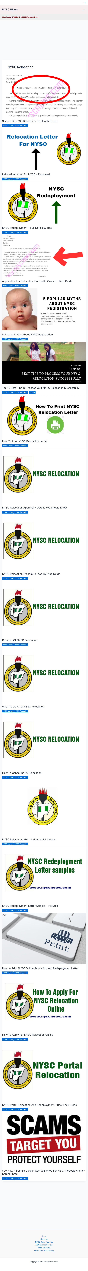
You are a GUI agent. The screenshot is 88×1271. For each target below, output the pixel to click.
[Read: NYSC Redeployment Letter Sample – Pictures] (44, 874)
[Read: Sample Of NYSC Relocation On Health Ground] (44, 96)
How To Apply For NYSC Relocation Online (27, 1034)
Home (44, 1236)
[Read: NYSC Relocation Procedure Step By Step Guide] (44, 542)
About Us (44, 1239)
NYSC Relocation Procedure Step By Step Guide (31, 573)
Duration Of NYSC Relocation (19, 640)
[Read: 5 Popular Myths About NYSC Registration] (44, 309)
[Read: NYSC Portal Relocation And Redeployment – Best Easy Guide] (44, 1071)
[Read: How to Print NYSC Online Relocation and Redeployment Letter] (44, 938)
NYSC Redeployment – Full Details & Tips (27, 227)
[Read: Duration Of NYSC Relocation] (44, 608)
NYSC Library (8, 125)
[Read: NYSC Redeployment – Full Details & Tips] (44, 202)
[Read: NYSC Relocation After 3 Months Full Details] (44, 807)
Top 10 (32, 392)
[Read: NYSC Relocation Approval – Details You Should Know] (44, 476)
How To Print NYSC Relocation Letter (24, 441)
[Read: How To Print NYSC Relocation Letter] (44, 416)
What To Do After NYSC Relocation (23, 706)
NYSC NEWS (10, 9)
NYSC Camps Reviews (44, 1245)
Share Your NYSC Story (44, 1251)
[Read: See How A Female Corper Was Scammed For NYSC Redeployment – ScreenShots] (44, 1139)
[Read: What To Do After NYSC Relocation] (44, 675)
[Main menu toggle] (83, 9)
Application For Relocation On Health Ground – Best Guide (37, 281)
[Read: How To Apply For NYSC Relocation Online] (44, 1003)
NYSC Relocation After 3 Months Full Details (29, 839)
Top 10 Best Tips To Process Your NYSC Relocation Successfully (40, 387)
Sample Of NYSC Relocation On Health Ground (30, 121)
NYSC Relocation (21, 125)
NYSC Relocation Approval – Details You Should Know (34, 507)
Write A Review (44, 1248)
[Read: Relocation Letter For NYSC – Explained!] (44, 149)
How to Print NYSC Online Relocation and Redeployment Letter (40, 968)
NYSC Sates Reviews (44, 1242)
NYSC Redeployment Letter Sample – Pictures (30, 905)
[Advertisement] (44, 36)
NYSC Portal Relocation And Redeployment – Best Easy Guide (39, 1104)
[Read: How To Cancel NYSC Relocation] (44, 741)
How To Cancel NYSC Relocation (22, 772)
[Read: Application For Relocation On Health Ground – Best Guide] (44, 256)
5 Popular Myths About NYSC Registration (27, 334)
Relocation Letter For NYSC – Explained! (26, 174)
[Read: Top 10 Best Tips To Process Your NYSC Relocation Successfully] (44, 363)
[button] (85, 2)
